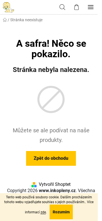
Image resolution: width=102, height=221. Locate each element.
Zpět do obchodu (51, 158)
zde (43, 212)
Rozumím (61, 212)
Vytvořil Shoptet (55, 184)
